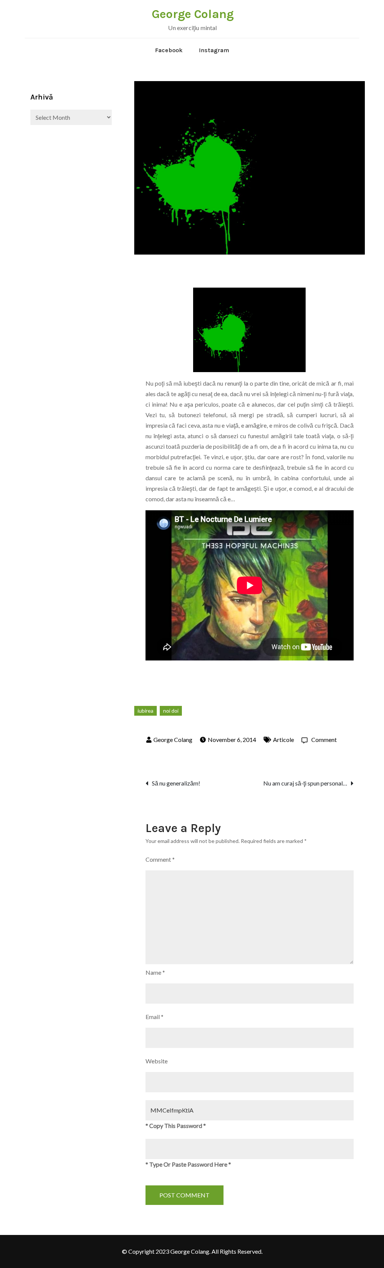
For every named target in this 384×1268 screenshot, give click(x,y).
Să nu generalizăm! (176, 783)
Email (155, 1016)
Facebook (169, 50)
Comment (324, 739)
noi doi (170, 710)
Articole (283, 739)
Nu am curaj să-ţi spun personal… (305, 783)
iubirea (145, 710)
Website (157, 1060)
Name (155, 972)
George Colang (193, 14)
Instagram (214, 50)
